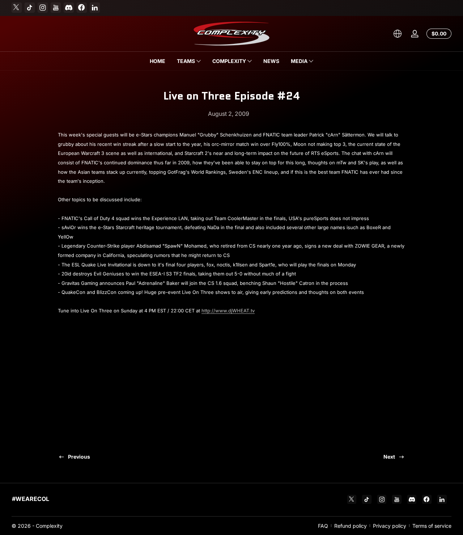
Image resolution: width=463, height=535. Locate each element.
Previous (79, 457)
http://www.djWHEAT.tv (228, 310)
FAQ (323, 526)
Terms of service (431, 526)
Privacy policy (389, 526)
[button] (397, 33)
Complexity (49, 526)
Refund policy (350, 526)
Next (389, 457)
